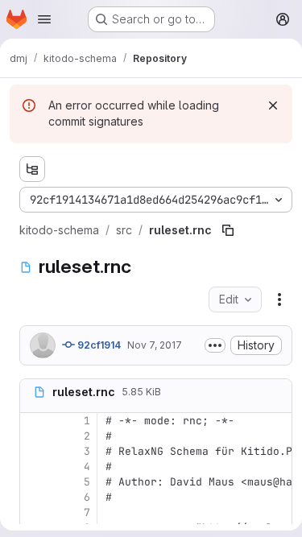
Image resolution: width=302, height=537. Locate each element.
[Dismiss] (273, 105)
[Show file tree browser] (32, 169)
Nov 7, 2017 (154, 345)
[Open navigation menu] (44, 19)
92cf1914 (98, 345)
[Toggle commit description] (215, 345)
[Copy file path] (228, 230)
